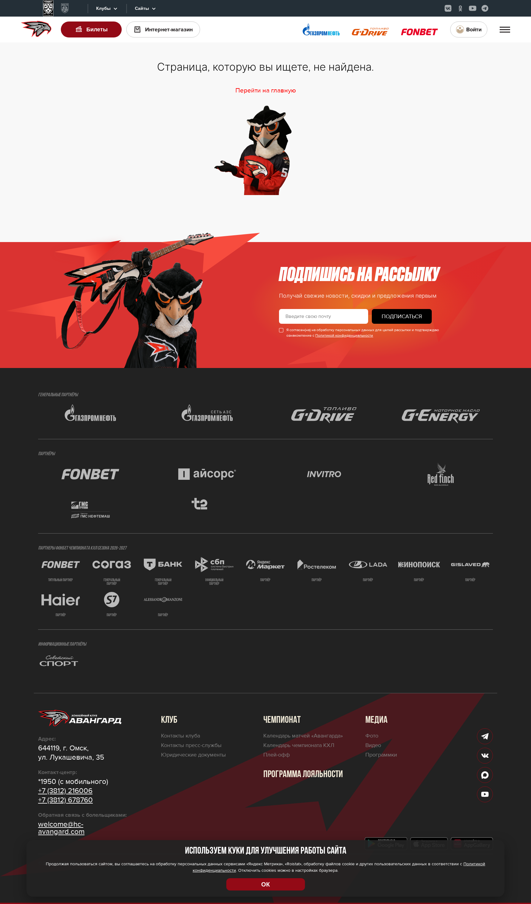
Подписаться (402, 316)
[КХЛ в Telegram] (485, 8)
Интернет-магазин (169, 29)
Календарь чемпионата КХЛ (298, 745)
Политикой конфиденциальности (344, 335)
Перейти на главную (265, 90)
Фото (371, 735)
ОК (265, 884)
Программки (381, 754)
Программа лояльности (303, 775)
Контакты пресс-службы (191, 745)
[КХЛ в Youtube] (472, 8)
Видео (373, 745)
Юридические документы (193, 754)
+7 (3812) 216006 (65, 791)
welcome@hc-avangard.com (61, 828)
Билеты (97, 29)
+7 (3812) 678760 (65, 800)
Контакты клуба (180, 735)
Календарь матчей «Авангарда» (303, 735)
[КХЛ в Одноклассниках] (460, 8)
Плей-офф (276, 754)
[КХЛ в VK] (448, 8)
